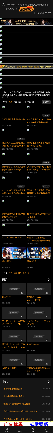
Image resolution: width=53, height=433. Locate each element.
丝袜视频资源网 (22, 5)
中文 (10, 273)
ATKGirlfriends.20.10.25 (12, 238)
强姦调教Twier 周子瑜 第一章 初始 (18, 419)
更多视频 (46, 102)
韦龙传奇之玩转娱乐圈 (13, 389)
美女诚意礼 (7, 261)
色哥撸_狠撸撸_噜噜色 (39, 5)
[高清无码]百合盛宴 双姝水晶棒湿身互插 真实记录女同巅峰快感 (14, 146)
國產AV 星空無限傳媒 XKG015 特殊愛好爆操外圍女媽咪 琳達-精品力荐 (38, 241)
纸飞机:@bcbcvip (44, 13)
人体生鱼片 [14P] (9, 368)
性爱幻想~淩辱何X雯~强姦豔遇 (17, 404)
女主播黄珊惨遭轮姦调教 (14, 396)
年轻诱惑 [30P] (33, 344)
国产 (29, 273)
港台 (15, 273)
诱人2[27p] (6, 297)
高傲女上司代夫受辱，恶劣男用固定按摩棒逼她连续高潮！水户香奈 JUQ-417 (38, 193)
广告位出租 (10, 5)
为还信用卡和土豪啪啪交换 (13, 119)
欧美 (24, 273)
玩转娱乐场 (32, 261)
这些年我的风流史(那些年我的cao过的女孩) (20, 412)
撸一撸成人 (10, 9)
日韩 (19, 273)
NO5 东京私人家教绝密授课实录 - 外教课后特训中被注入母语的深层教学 (13, 193)
